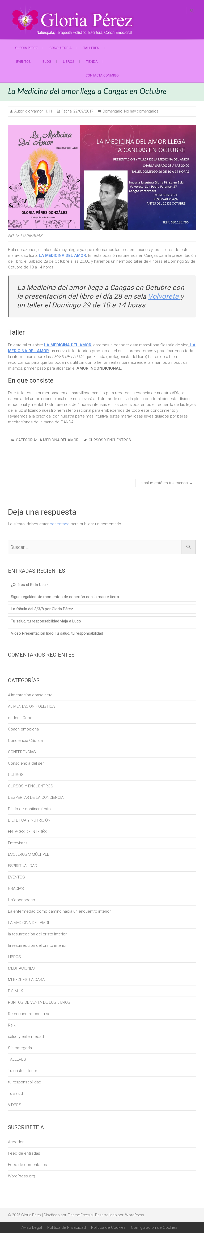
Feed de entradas (24, 1153)
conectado (60, 524)
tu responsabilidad (24, 1082)
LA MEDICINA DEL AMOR (62, 255)
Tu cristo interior (22, 1070)
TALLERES (91, 48)
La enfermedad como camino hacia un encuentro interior (59, 911)
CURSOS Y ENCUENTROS (110, 440)
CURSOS (16, 774)
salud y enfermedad (26, 1036)
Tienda (92, 62)
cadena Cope (20, 717)
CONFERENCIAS (22, 752)
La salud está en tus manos (165, 483)
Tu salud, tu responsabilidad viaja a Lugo (46, 621)
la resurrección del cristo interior (37, 934)
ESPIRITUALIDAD (22, 865)
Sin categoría (20, 1048)
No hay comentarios (141, 111)
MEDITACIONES (21, 968)
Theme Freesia (80, 1215)
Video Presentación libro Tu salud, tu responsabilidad (57, 633)
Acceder (16, 1142)
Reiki (12, 1025)
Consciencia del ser (26, 763)
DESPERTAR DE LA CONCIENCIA (35, 797)
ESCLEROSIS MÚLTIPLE (28, 854)
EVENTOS (16, 877)
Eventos (23, 62)
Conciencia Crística (25, 740)
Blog (46, 62)
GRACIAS (16, 888)
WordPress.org (21, 1176)
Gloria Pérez (26, 48)
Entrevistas (18, 843)
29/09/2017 (83, 111)
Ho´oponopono (21, 900)
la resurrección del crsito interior (37, 945)
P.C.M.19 (15, 991)
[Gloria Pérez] (73, 20)
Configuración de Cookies (154, 1227)
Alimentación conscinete (30, 695)
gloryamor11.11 (38, 111)
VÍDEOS (14, 1104)
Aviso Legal (32, 1227)
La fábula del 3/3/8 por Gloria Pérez (42, 609)
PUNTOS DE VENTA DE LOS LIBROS (39, 1002)
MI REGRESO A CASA (26, 979)
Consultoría (60, 48)
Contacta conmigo (102, 75)
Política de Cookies (108, 1227)
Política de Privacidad (66, 1227)
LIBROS (68, 62)
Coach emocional (24, 729)
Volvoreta (164, 296)
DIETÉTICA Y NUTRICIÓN (29, 820)
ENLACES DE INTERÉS (27, 831)
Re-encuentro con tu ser (30, 1013)
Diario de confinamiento (29, 808)
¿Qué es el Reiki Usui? (30, 584)
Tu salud (15, 1093)
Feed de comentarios (27, 1164)
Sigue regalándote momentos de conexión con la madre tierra (65, 596)
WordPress (134, 1215)
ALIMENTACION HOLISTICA (31, 706)
